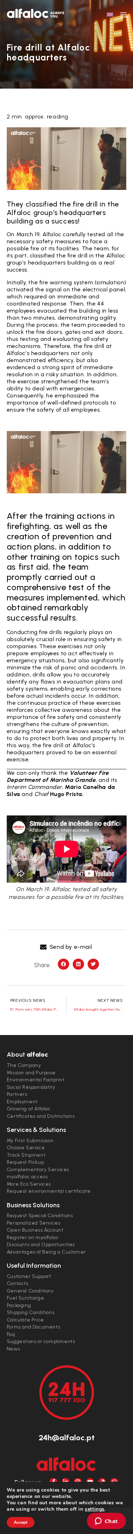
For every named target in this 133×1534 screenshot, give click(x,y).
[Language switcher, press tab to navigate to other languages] (110, 14)
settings (95, 1509)
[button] (66, 947)
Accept (20, 1522)
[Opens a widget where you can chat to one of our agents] (106, 1521)
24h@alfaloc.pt (67, 1437)
